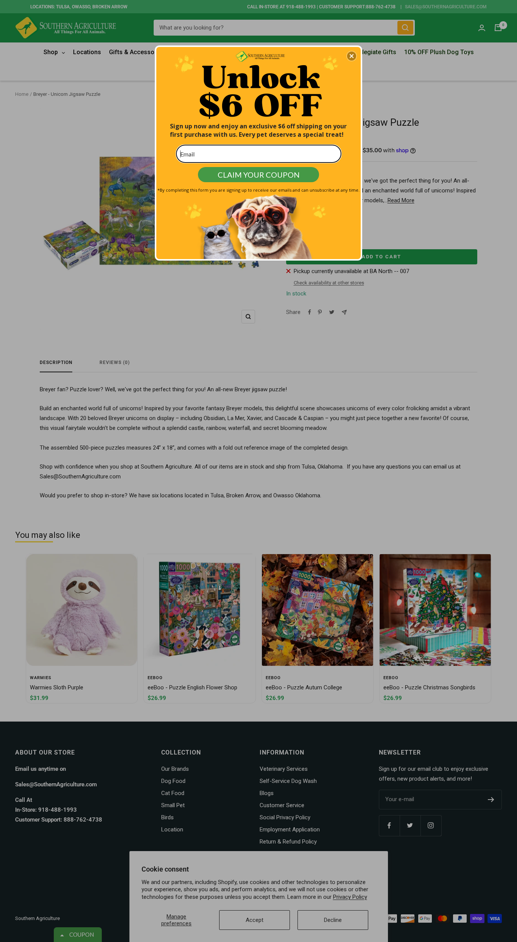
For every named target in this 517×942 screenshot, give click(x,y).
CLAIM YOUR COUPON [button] (259, 174)
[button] (351, 56)
